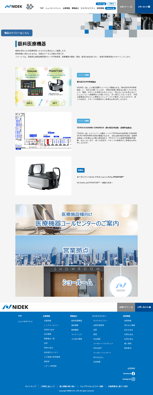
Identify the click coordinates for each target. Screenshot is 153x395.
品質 (95, 330)
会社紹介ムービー (51, 352)
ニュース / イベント (53, 8)
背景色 (111, 4)
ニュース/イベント (25, 321)
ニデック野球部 (50, 366)
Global (100, 4)
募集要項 (127, 348)
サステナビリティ (100, 321)
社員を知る (128, 339)
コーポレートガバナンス (103, 343)
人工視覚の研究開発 (52, 357)
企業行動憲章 (98, 325)
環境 (95, 334)
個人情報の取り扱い (67, 386)
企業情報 (47, 321)
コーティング (76, 334)
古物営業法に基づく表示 (118, 386)
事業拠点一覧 (49, 339)
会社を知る (128, 330)
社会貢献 (96, 339)
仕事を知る (128, 334)
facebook (127, 373)
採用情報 (127, 321)
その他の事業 (76, 339)
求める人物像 (129, 325)
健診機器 (75, 325)
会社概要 (47, 334)
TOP (42, 8)
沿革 (46, 343)
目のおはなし (98, 357)
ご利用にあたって (48, 386)
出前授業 (96, 362)
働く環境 (127, 343)
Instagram (127, 379)
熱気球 (46, 361)
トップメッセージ (51, 325)
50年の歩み (48, 348)
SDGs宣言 (97, 348)
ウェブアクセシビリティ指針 (91, 386)
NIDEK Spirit (49, 330)
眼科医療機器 (76, 321)
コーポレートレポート (102, 353)
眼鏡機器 (75, 330)
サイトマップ (30, 386)
